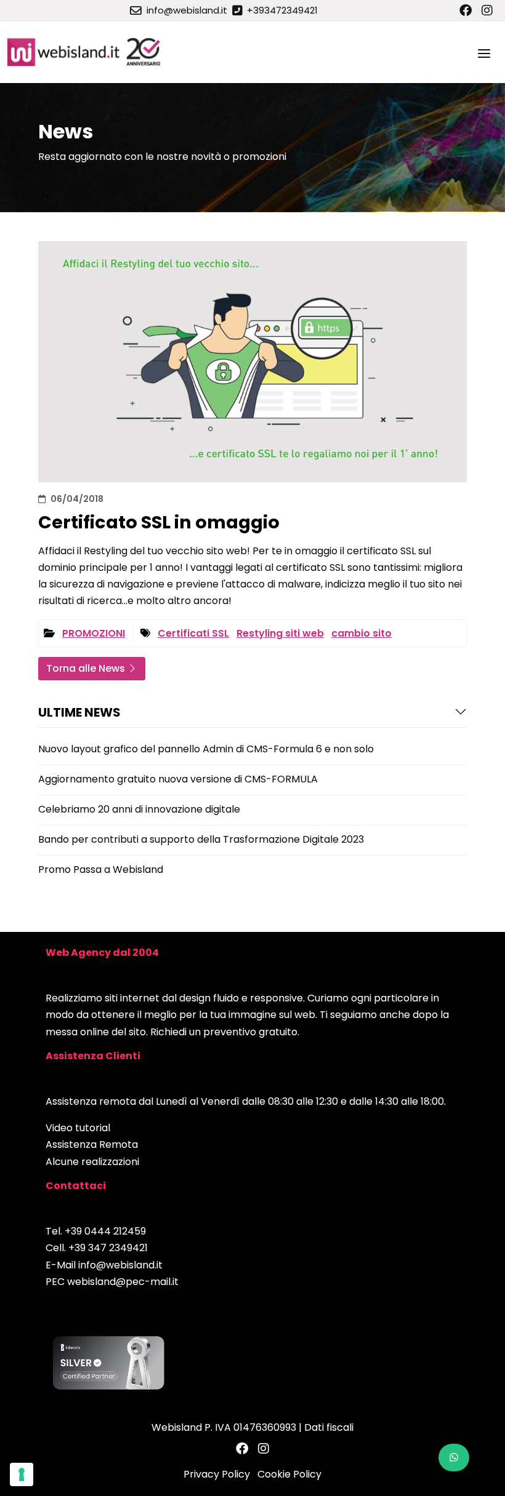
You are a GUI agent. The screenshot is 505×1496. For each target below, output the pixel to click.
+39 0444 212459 (105, 1231)
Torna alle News (86, 668)
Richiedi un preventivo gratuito (223, 1032)
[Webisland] (84, 52)
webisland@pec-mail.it (123, 1282)
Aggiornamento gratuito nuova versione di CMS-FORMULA (178, 779)
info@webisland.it (120, 1265)
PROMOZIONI (93, 633)
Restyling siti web (280, 633)
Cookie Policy (289, 1474)
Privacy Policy (217, 1474)
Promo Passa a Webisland (100, 869)
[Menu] (484, 52)
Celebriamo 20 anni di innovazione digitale (139, 809)
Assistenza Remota (92, 1144)
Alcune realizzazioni (92, 1162)
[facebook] (465, 10)
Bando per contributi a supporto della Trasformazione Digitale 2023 (201, 839)
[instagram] (487, 10)
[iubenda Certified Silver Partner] (108, 1362)
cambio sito (361, 633)
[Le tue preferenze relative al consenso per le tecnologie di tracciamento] (21, 1474)
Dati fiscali (329, 1427)
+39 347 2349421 (108, 1248)
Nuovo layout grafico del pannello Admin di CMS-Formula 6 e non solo (206, 749)
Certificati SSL (193, 633)
